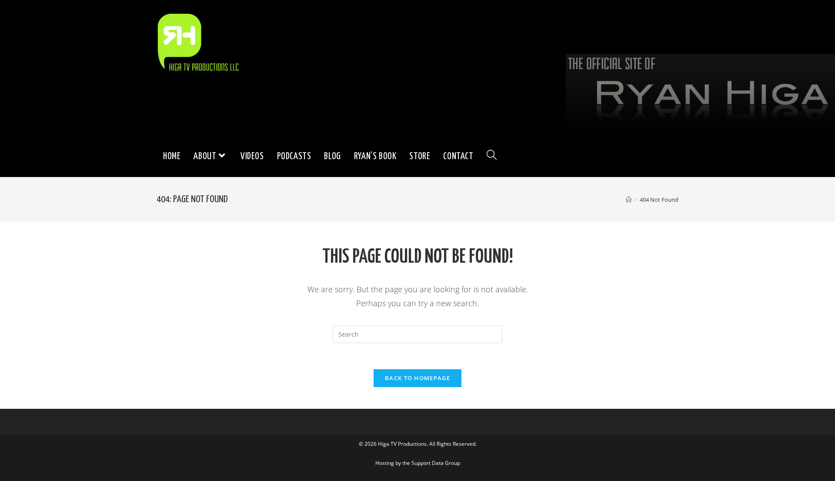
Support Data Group (435, 463)
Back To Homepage (417, 378)
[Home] (628, 200)
